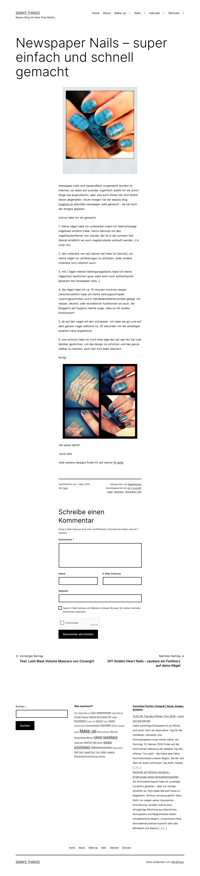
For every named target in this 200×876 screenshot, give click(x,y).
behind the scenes (98, 717)
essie (114, 717)
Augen (93, 713)
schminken (82, 747)
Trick (98, 752)
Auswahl (77, 717)
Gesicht (99, 721)
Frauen (89, 721)
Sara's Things (28, 13)
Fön (93, 721)
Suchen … (21, 706)
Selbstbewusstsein (101, 747)
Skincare (173, 13)
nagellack (119, 491)
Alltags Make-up (84, 713)
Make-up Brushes (103, 732)
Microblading (80, 737)
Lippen (76, 732)
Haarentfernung (79, 726)
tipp (81, 752)
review (107, 742)
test (76, 752)
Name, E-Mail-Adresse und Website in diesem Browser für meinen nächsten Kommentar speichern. (102, 610)
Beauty (85, 717)
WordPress (177, 862)
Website (63, 591)
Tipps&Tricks (89, 752)
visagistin (111, 752)
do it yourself (134, 488)
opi (94, 742)
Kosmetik (121, 726)
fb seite (118, 462)
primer (100, 742)
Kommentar (66, 539)
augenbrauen (104, 712)
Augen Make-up (117, 713)
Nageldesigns (134, 484)
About (107, 13)
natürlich (87, 742)
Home (95, 13)
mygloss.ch (66, 204)
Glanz (106, 721)
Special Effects (118, 748)
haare (112, 720)
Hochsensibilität (93, 725)
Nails (137, 13)
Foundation (80, 720)
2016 (76, 713)
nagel (110, 491)
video (103, 752)
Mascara (114, 731)
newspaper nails (133, 491)
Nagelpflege (78, 743)
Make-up (120, 13)
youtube (101, 756)
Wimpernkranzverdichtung (85, 756)
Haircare (154, 13)
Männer (89, 737)
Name (62, 573)
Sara (65, 488)
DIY (110, 717)
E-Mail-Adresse (112, 573)
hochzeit (105, 725)
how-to (114, 725)
